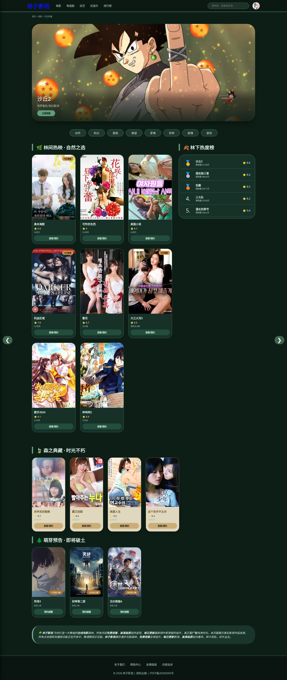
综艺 (82, 6)
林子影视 (38, 6)
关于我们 (119, 664)
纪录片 (94, 6)
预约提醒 (48, 612)
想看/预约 (53, 238)
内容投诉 (167, 664)
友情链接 (151, 664)
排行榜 (108, 6)
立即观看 (46, 113)
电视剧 (70, 6)
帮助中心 (135, 664)
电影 (58, 6)
